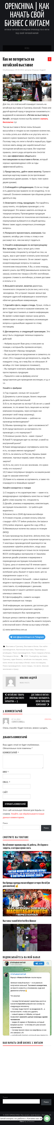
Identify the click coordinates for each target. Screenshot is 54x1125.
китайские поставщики (32, 659)
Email (6, 782)
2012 (26, 656)
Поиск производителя (21, 653)
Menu (27, 48)
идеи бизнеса (16, 659)
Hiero (22, 1121)
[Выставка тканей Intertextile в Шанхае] (27, 937)
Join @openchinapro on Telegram (28, 637)
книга (45, 659)
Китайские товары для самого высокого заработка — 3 (14, 698)
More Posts (25, 683)
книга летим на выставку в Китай (16, 663)
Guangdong (34, 656)
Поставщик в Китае (10, 656)
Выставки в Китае (31, 646)
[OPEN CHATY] (47, 1118)
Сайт (5, 792)
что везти (37, 666)
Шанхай (45, 666)
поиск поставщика (38, 663)
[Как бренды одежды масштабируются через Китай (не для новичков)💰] (27, 902)
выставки (43, 656)
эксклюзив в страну (10, 669)
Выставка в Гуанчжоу (14, 646)
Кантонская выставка (25, 650)
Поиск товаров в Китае (40, 653)
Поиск (5, 823)
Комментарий (11, 753)
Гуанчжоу (6, 659)
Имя (6, 772)
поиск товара (27, 666)
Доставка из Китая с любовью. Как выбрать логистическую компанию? (39, 700)
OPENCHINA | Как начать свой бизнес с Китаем (27, 15)
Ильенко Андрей (39, 70)
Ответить (48, 719)
